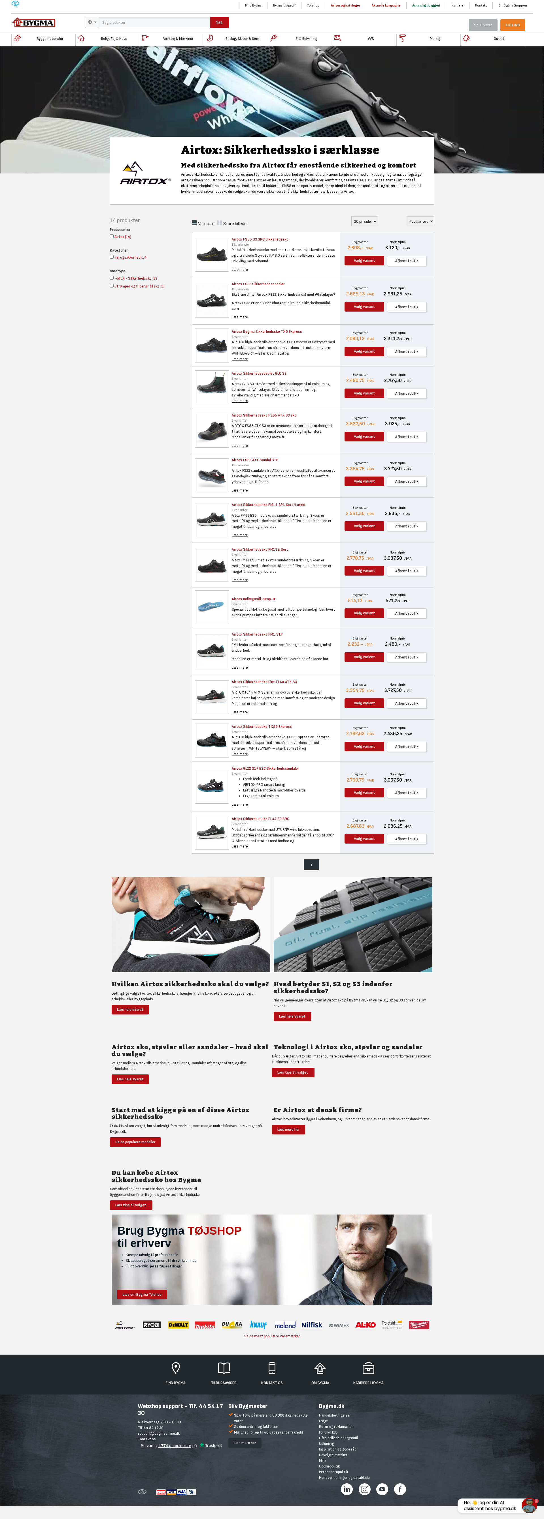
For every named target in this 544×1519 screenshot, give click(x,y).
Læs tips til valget (293, 1072)
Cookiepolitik (329, 1466)
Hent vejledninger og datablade (344, 1477)
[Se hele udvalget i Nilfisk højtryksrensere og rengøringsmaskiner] (312, 1324)
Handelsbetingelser (335, 1415)
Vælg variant (364, 260)
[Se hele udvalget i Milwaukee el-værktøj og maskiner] (419, 1324)
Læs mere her (288, 1129)
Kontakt (481, 5)
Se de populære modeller (135, 1142)
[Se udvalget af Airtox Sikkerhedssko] (125, 1324)
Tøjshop (313, 5)
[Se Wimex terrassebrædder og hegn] (338, 1323)
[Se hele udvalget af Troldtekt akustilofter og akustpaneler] (392, 1324)
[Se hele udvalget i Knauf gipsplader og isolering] (258, 1324)
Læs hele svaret (130, 1009)
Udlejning (326, 1443)
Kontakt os (147, 1439)
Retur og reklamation (336, 1426)
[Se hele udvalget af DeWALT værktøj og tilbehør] (178, 1324)
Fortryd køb (328, 1432)
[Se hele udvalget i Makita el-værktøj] (205, 1324)
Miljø (322, 1460)
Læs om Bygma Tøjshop (142, 1294)
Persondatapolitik (333, 1471)
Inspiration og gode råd (337, 1449)
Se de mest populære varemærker (272, 1336)
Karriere (458, 5)
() (122, 236)
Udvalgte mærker (333, 1455)
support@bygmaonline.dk (159, 1433)
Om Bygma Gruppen (512, 5)
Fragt (323, 1421)
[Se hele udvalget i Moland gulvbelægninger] (285, 1324)
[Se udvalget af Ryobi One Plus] (151, 1324)
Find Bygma (253, 5)
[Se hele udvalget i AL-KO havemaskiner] (365, 1324)
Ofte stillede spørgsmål (338, 1438)
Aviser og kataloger (345, 5)
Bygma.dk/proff (284, 5)
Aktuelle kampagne (386, 5)
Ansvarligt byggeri (426, 5)
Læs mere (240, 269)
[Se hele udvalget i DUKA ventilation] (231, 1324)
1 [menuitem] (312, 865)
